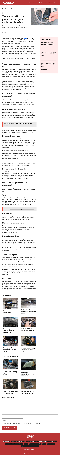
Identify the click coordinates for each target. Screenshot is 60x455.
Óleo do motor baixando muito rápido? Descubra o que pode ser (28, 311)
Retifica (48, 443)
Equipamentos (35, 441)
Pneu (5, 32)
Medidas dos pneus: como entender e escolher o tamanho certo (9, 330)
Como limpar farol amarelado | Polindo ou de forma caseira (27, 374)
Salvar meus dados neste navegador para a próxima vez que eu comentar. (22, 423)
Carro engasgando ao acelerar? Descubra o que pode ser (9, 349)
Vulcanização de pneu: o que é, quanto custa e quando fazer (48, 64)
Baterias (12, 441)
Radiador (44, 443)
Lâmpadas (21, 443)
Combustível (28, 441)
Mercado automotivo (33, 443)
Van (33, 446)
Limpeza (15, 443)
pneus (25, 38)
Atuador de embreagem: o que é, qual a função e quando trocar (28, 349)
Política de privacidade (28, 449)
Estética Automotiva (42, 2)
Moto (40, 443)
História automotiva (52, 441)
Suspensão (29, 446)
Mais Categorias (50, 2)
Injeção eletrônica (9, 443)
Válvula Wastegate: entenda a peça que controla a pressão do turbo (10, 372)
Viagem (37, 446)
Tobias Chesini (16, 8)
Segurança (23, 446)
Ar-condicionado (6, 441)
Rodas (53, 443)
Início (30, 2)
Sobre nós (34, 449)
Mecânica (34, 2)
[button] (56, 2)
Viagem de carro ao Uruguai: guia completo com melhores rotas (48, 53)
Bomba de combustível (20, 441)
